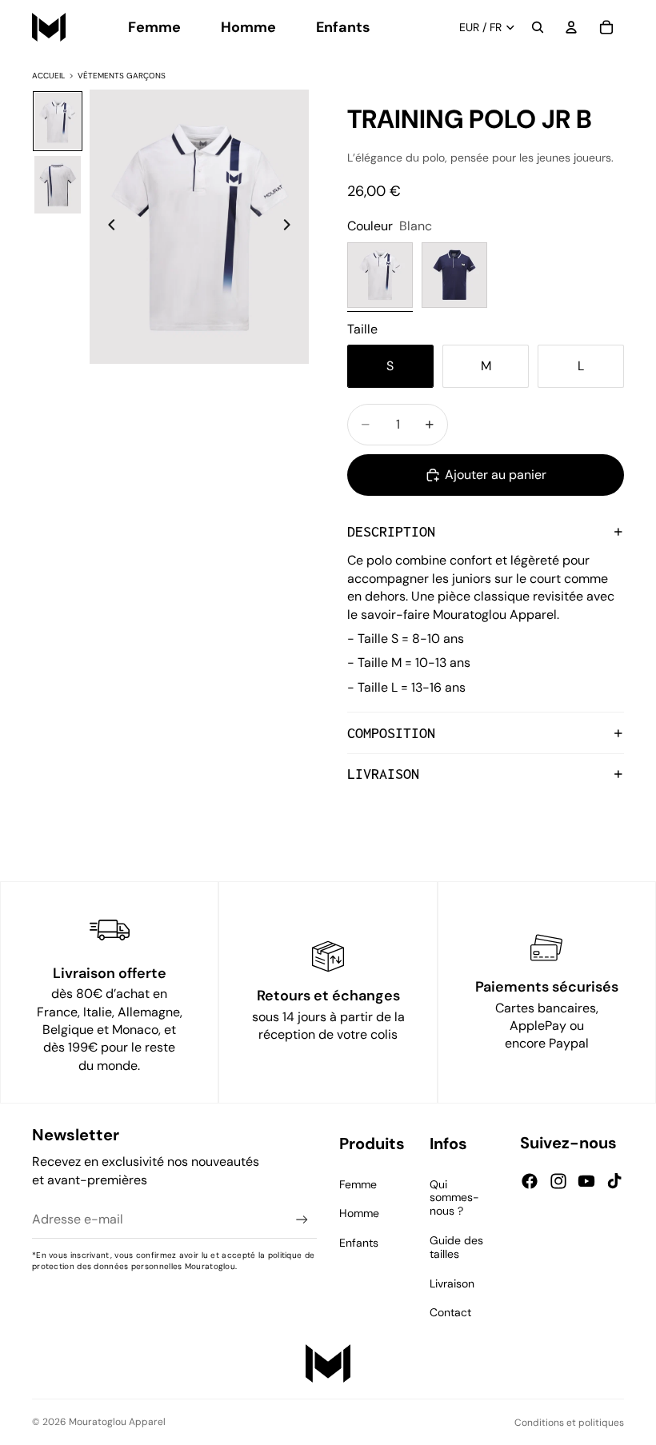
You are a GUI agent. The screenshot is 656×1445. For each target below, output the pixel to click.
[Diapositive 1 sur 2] (57, 121)
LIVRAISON (383, 773)
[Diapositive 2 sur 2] (57, 185)
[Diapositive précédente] (107, 227)
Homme (359, 1213)
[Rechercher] (537, 27)
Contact (450, 1312)
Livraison (452, 1283)
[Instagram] (558, 1181)
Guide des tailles (456, 1247)
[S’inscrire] (302, 1220)
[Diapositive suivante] (291, 227)
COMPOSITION (391, 732)
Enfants (358, 1242)
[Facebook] (529, 1181)
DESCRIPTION (391, 531)
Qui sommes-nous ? (454, 1198)
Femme (358, 1184)
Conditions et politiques (569, 1422)
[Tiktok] (614, 1181)
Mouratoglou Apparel (117, 1421)
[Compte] (571, 27)
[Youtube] (586, 1181)
